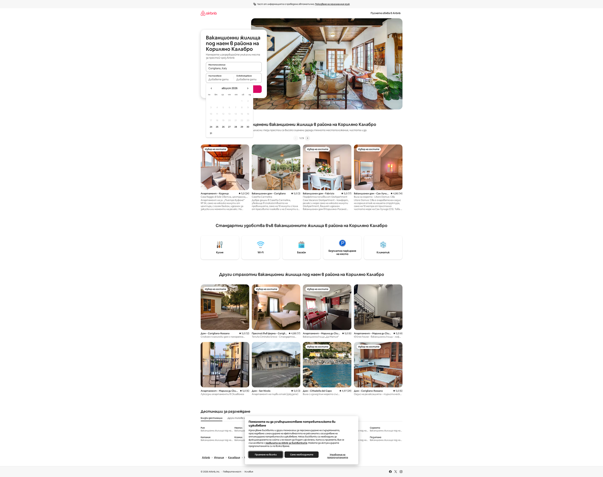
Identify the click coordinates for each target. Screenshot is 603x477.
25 (217, 126)
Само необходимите (301, 454)
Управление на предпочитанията (337, 456)
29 (242, 126)
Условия (248, 471)
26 (223, 126)
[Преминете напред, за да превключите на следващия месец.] (248, 88)
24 (211, 126)
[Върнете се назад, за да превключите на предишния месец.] (211, 88)
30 (248, 126)
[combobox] (233, 68)
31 (211, 133)
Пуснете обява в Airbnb (386, 13)
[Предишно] (295, 138)
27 (229, 126)
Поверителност (232, 471)
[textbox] (219, 79)
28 (235, 126)
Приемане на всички (266, 454)
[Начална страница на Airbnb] (209, 13)
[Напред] (307, 138)
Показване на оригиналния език (332, 4)
